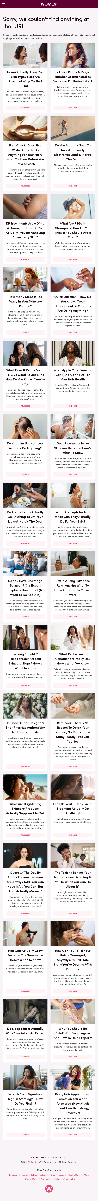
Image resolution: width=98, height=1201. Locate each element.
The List (56, 1179)
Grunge (62, 1175)
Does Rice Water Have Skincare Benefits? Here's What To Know (72, 448)
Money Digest (31, 1179)
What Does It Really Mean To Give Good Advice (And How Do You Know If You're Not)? (25, 377)
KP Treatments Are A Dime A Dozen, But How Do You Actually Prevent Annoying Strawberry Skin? (25, 230)
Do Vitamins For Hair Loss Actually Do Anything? (25, 445)
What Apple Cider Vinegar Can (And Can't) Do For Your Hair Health (72, 374)
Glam (53, 1175)
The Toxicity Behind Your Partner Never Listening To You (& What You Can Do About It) (72, 879)
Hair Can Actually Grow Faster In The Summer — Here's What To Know (25, 955)
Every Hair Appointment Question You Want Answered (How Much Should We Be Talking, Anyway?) (72, 1103)
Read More (25, 108)
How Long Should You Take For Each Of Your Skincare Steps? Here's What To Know (25, 661)
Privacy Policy (59, 1157)
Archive (45, 1157)
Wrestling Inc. (69, 1179)
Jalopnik (24, 1175)
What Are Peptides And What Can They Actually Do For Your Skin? (73, 516)
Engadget (13, 1175)
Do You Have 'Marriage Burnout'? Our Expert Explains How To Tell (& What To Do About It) (25, 588)
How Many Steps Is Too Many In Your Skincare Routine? (25, 301)
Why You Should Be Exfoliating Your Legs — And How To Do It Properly (73, 1033)
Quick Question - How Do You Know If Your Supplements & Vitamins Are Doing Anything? (72, 304)
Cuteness (44, 1175)
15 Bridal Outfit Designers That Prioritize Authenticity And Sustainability (25, 727)
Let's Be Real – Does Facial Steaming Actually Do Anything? (72, 808)
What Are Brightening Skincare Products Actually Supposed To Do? (25, 808)
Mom (86, 1175)
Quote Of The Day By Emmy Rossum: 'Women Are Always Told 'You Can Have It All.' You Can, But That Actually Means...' (25, 882)
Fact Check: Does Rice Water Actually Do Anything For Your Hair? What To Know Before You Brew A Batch (25, 154)
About (34, 1157)
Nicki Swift (45, 1179)
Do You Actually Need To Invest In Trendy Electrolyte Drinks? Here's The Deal (72, 152)
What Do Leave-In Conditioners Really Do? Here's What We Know (72, 658)
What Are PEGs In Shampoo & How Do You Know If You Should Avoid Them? (72, 230)
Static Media (34, 1162)
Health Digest (74, 1175)
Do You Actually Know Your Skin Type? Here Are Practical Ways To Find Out (25, 79)
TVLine (34, 1175)
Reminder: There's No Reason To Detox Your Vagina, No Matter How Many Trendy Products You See (73, 732)
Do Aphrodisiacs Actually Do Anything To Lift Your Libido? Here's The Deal (25, 516)
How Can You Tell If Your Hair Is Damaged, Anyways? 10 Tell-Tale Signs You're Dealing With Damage (73, 960)
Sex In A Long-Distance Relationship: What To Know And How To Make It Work (73, 588)
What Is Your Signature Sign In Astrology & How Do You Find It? (25, 1099)
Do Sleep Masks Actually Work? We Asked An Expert (25, 1031)
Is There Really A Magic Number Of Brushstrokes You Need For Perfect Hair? (72, 76)
